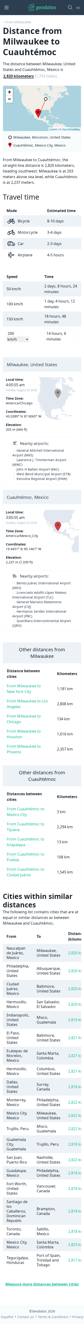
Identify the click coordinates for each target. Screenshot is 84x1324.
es (78, 7)
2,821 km (76, 1037)
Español (7, 1317)
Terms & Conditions (53, 1317)
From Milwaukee (18, 22)
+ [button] (9, 92)
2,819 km (76, 1019)
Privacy (77, 1317)
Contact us (25, 1317)
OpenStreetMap (71, 129)
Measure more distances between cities (42, 1284)
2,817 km (76, 1260)
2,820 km (76, 952)
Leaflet (53, 129)
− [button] (9, 99)
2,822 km (76, 1102)
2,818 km (76, 1086)
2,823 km (76, 1244)
